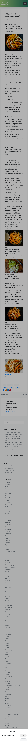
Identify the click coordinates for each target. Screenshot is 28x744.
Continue (23, 740)
